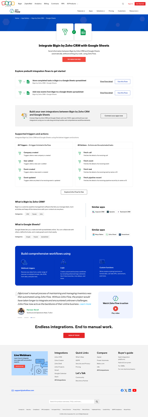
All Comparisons (103, 370)
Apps (91, 11)
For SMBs (121, 366)
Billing (46, 4)
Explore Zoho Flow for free (74, 192)
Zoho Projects (59, 367)
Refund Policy (86, 409)
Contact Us (21, 409)
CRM (27, 214)
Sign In (130, 4)
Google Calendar (60, 373)
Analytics (38, 4)
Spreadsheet (44, 237)
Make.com (100, 363)
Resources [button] (133, 11)
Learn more (85, 304)
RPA (62, 4)
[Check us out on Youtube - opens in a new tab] (134, 390)
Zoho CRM (58, 357)
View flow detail (106, 81)
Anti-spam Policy (56, 409)
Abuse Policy (127, 409)
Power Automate (103, 360)
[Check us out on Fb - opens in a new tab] (122, 390)
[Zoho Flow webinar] (30, 363)
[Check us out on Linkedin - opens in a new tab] (129, 390)
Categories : (19, 214)
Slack (56, 377)
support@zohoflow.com (24, 390)
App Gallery (25, 18)
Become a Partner (82, 381)
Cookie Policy (106, 409)
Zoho (41, 214)
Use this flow (123, 82)
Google (28, 237)
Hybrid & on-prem (124, 362)
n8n (98, 367)
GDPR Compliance (117, 409)
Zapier (99, 357)
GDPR (78, 360)
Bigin (20, 4)
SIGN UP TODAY (74, 335)
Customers (122, 11)
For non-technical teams (126, 369)
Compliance (36, 409)
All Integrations (60, 380)
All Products (71, 4)
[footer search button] (96, 401)
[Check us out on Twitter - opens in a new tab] (126, 390)
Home (17, 18)
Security (28, 409)
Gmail (57, 370)
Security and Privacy (83, 363)
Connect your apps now (114, 116)
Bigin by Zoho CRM (38, 18)
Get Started (140, 4)
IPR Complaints (45, 409)
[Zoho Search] (123, 4)
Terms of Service (66, 409)
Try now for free (74, 59)
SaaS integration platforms (124, 358)
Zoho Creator (59, 360)
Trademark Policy (96, 409)
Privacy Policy (76, 409)
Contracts (55, 4)
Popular (34, 214)
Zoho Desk (58, 363)
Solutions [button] (100, 11)
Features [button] (80, 11)
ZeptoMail (28, 4)
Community (80, 377)
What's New (80, 357)
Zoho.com (8, 4)
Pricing (111, 11)
